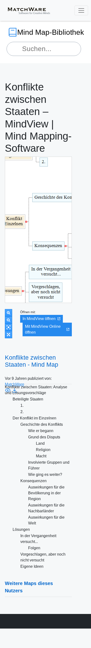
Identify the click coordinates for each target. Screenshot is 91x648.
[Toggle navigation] (81, 10)
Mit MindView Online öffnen (43, 329)
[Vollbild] (8, 334)
